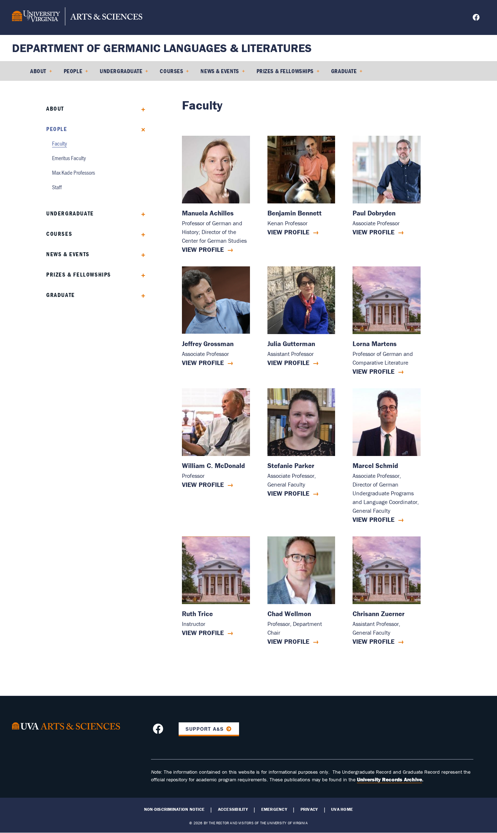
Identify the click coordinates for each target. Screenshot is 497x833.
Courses (171, 71)
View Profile (203, 249)
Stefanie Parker (290, 465)
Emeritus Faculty (69, 158)
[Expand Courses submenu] (140, 233)
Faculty (59, 143)
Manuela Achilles (208, 213)
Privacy (309, 809)
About (38, 71)
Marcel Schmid (375, 465)
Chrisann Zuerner (379, 614)
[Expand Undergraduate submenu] (140, 213)
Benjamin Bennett (294, 213)
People (73, 71)
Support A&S (205, 729)
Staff (57, 187)
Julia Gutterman (291, 344)
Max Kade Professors (73, 172)
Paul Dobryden (374, 213)
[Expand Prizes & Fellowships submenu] (140, 274)
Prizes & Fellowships (285, 71)
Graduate (344, 71)
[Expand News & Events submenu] (140, 254)
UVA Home (342, 809)
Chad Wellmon (289, 614)
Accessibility (233, 809)
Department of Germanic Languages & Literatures (162, 48)
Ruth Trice (197, 614)
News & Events (219, 71)
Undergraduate (121, 71)
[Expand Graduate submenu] (140, 295)
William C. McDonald (213, 465)
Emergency (274, 809)
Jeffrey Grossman (208, 344)
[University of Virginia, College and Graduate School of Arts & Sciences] (77, 17)
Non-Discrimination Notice (174, 809)
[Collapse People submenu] (140, 129)
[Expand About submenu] (140, 108)
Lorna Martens (375, 344)
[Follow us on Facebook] (477, 18)
